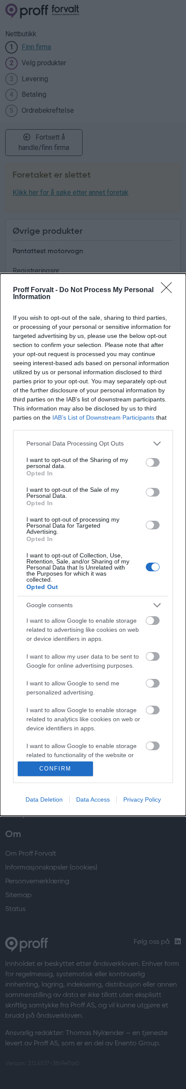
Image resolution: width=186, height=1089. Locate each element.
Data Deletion (44, 799)
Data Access (93, 799)
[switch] (153, 462)
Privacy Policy (142, 799)
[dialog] (93, 545)
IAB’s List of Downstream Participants (103, 417)
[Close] (169, 290)
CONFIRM (55, 768)
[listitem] (93, 443)
